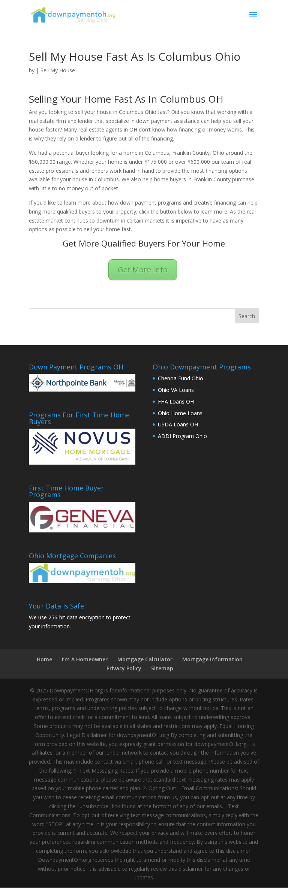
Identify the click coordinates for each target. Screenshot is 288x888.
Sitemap (162, 668)
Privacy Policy (123, 668)
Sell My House (57, 70)
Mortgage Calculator (144, 659)
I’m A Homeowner (85, 659)
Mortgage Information (212, 659)
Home (44, 659)
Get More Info (143, 270)
